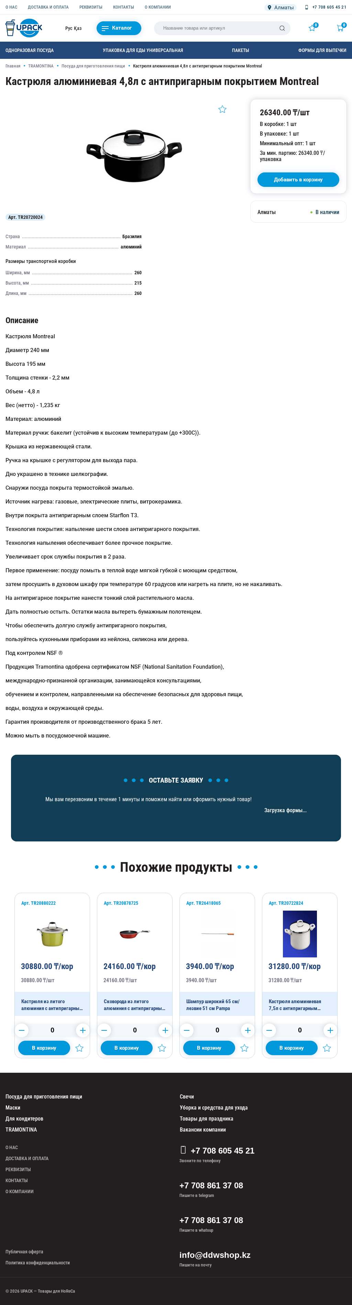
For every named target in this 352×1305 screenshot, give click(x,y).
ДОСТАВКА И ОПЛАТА (48, 7)
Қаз (77, 28)
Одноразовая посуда (30, 50)
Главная (13, 65)
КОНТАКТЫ (123, 7)
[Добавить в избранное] (222, 109)
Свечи (187, 1096)
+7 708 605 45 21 (222, 1150)
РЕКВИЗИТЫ (90, 7)
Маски (13, 1107)
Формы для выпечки (322, 50)
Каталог (122, 28)
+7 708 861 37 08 (211, 1185)
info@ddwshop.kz (215, 1255)
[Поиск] (282, 28)
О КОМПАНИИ (158, 7)
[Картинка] (134, 204)
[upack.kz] (24, 28)
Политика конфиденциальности (38, 1262)
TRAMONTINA (41, 65)
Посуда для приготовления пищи (93, 65)
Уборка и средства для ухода (214, 1107)
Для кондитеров (24, 1118)
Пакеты (240, 50)
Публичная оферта (24, 1251)
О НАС (11, 7)
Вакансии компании (203, 1129)
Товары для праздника (206, 1118)
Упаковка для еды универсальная (143, 50)
